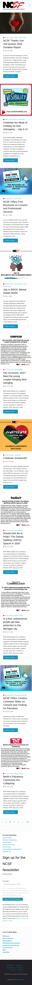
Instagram (11, 967)
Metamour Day (7, 851)
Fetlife (20, 967)
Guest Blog (6, 952)
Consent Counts (7, 837)
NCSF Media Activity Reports (11, 943)
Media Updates (18, 369)
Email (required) (7, 874)
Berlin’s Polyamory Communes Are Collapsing (13, 780)
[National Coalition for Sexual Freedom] (13, 5)
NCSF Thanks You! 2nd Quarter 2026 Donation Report (13, 44)
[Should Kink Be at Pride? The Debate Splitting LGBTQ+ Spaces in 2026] (16, 510)
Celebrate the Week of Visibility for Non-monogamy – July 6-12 (15, 126)
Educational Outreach (20, 695)
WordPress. (21, 979)
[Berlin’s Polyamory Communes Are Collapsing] (16, 754)
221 (27, 822)
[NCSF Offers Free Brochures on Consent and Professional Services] (16, 181)
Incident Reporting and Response (12, 849)
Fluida (15, 979)
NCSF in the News (8, 938)
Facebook (10, 965)
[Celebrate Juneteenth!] (16, 435)
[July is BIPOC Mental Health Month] (16, 264)
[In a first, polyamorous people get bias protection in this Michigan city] (16, 596)
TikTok (20, 970)
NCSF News (22, 37)
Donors (16, 37)
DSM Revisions (7, 846)
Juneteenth (17, 455)
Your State (6, 881)
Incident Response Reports (11, 945)
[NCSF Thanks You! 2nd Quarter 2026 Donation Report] (16, 23)
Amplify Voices (9, 284)
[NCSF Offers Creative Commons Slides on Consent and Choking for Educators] (16, 678)
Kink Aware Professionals (10, 840)
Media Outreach (7, 842)
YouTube (12, 970)
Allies (6, 119)
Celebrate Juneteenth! (15, 458)
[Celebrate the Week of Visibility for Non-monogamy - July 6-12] (16, 100)
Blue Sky (19, 965)
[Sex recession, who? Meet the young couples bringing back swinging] (16, 350)
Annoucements (9, 37)
